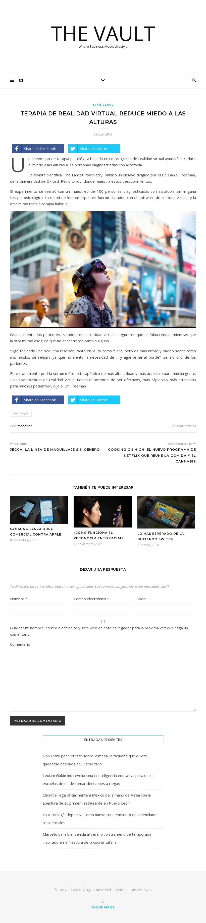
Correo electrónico (91, 598)
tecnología (20, 413)
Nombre (18, 598)
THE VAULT (103, 33)
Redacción (24, 426)
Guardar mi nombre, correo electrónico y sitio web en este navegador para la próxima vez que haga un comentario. (99, 631)
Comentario (20, 644)
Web (142, 598)
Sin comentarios (183, 426)
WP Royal (144, 889)
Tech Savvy (103, 105)
